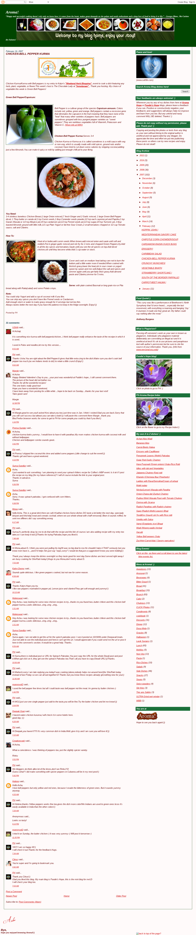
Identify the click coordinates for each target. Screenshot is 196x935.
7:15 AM (15, 735)
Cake (138, 599)
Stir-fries (140, 688)
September (147, 193)
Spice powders (143, 684)
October (146, 188)
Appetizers (141, 569)
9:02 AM (15, 365)
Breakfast (140, 590)
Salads (139, 667)
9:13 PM (15, 824)
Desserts (140, 620)
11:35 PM (16, 837)
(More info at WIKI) (74, 125)
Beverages (141, 577)
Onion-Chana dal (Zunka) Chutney (152, 494)
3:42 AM (15, 867)
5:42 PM (15, 776)
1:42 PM (15, 692)
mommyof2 (17, 684)
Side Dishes (142, 671)
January (146, 289)
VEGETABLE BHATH (152, 268)
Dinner (139, 624)
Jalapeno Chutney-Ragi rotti (149, 473)
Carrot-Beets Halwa (145, 447)
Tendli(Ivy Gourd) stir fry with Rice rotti (154, 515)
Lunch (139, 645)
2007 (142, 175)
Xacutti (139, 532)
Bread (139, 586)
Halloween (141, 637)
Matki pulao (141, 485)
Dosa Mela (141, 628)
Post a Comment (14, 891)
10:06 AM (16, 662)
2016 (142, 160)
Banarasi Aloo (142, 443)
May (144, 212)
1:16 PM (15, 422)
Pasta (139, 658)
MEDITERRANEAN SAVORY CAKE (159, 234)
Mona (15, 509)
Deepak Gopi (18, 711)
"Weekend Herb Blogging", (78, 83)
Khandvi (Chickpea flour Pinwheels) (153, 477)
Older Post (121, 896)
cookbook (140, 616)
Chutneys (140, 603)
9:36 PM (15, 484)
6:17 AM (15, 522)
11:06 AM (16, 679)
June (144, 207)
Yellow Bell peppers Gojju (148, 536)
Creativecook (18, 741)
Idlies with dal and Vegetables (150, 468)
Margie (15, 371)
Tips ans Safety (143, 692)
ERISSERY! (147, 249)
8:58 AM (15, 576)
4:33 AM (15, 794)
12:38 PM (16, 403)
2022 (142, 155)
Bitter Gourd (142, 582)
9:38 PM (15, 503)
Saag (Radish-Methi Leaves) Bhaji (152, 511)
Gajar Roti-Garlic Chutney (148, 460)
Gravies (140, 633)
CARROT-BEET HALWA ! (154, 282)
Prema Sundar (19, 428)
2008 (142, 170)
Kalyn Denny (18, 568)
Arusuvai (140, 573)
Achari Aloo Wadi (144, 439)
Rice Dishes (142, 662)
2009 (142, 165)
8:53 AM (15, 349)
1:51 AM (15, 608)
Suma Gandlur (19, 466)
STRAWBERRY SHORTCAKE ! (157, 273)
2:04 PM (15, 705)
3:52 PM (15, 759)
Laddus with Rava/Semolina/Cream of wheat (157, 481)
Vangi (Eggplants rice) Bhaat (149, 524)
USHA (15, 327)
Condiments (142, 611)
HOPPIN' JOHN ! (150, 230)
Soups (139, 679)
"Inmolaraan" (82, 86)
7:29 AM (15, 811)
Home (66, 896)
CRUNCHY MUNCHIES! (153, 263)
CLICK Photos (143, 607)
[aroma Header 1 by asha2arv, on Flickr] (95, 40)
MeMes (139, 650)
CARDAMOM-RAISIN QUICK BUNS (159, 244)
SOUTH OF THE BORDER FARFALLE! (160, 277)
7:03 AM (15, 886)
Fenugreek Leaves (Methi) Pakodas (153, 456)
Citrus (15, 859)
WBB (138, 701)
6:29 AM (15, 721)
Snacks (139, 675)
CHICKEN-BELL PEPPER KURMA (28, 53)
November (147, 183)
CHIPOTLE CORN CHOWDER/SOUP (160, 239)
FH (13, 355)
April (144, 216)
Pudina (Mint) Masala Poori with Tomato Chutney (159, 498)
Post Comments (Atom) (30, 902)
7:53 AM (15, 563)
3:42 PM (15, 444)
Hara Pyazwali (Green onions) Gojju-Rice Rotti (158, 464)
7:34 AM (15, 853)
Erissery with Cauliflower (147, 451)
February (146, 226)
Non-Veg (140, 654)
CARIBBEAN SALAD (152, 254)
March (145, 221)
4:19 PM (15, 460)
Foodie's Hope (152, 105)
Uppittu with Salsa (144, 519)
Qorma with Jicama (145, 502)
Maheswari (17, 598)
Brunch (139, 594)
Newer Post (11, 896)
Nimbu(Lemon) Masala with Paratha (153, 490)
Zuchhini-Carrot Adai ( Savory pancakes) (155, 541)
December (147, 178)
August (145, 197)
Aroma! (12, 12)
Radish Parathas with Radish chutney (153, 507)
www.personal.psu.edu (147, 349)
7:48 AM (15, 538)
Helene (15, 781)
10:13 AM (16, 592)
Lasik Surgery (142, 641)
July (144, 202)
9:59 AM (15, 646)
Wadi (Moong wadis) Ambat (149, 528)
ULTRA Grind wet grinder (148, 696)
